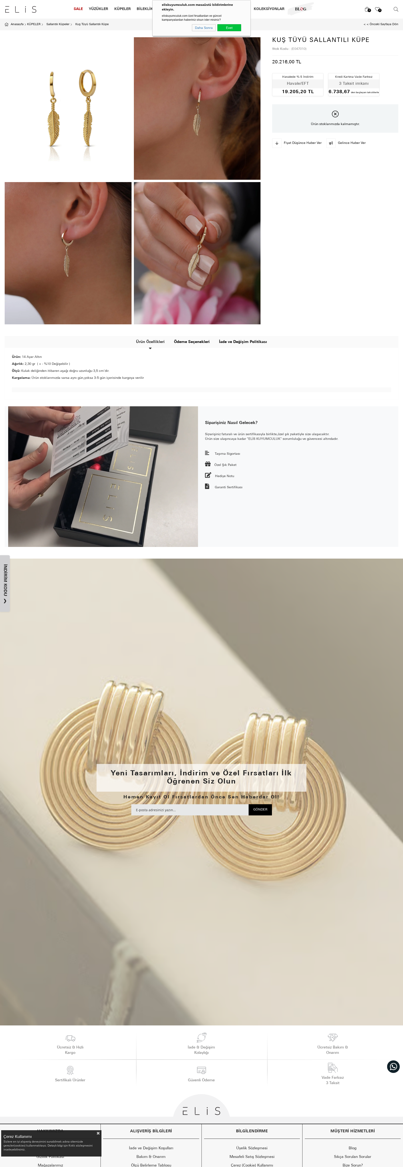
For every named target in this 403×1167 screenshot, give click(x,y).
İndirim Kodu (5, 584)
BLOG (298, 9)
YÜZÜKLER (98, 9)
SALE (78, 9)
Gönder (260, 809)
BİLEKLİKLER (148, 9)
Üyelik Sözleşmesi (252, 1148)
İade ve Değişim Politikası (243, 342)
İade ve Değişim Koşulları (151, 1148)
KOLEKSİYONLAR (269, 9)
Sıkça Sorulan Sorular (352, 1157)
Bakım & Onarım (151, 1157)
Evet (229, 28)
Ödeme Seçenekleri (192, 342)
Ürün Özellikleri (150, 342)
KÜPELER (122, 9)
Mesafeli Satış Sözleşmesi (251, 1157)
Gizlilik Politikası (50, 1157)
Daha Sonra (204, 28)
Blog (353, 1148)
